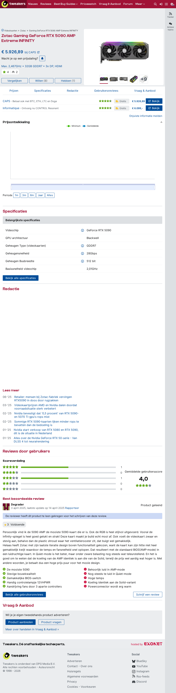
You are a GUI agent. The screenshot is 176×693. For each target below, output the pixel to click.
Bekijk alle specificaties (21, 278)
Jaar (40, 195)
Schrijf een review (147, 594)
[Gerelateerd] (2, 30)
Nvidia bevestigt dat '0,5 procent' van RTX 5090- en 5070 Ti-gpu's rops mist (46, 415)
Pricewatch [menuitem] (88, 3)
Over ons (86, 666)
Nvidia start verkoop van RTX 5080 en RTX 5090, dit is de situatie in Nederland (46, 431)
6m (32, 195)
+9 (144, 79)
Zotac (23, 30)
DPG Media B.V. (45, 663)
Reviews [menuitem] (45, 3)
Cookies (72, 686)
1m (16, 195)
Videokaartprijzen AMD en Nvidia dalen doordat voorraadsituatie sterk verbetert (45, 406)
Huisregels (74, 671)
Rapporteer (72, 508)
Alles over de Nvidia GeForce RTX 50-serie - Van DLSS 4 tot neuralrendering (45, 439)
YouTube (142, 666)
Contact (72, 666)
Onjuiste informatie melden (145, 115)
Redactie (72, 90)
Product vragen (51, 622)
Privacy (72, 681)
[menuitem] (155, 4)
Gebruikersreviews (106, 90)
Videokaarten (10, 30)
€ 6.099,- (137, 108)
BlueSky (141, 661)
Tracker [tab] (170, 17)
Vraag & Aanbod (145, 90)
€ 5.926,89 (138, 101)
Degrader (17, 504)
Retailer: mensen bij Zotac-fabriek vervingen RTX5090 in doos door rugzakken (43, 398)
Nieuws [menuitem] (33, 3)
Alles (50, 195)
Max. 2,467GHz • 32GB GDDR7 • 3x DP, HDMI (31, 66)
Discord (141, 681)
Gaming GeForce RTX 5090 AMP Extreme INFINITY (53, 30)
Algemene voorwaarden (82, 676)
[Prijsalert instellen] (42, 58)
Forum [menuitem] (128, 3)
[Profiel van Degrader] (6, 506)
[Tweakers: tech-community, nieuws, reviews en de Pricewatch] (13, 4)
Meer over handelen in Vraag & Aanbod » (32, 629)
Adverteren (74, 661)
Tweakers (9, 663)
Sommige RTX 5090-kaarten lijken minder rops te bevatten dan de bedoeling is (46, 423)
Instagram (142, 671)
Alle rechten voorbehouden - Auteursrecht (29, 667)
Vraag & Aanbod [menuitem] (110, 3)
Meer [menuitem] (138, 3)
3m (24, 195)
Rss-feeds (142, 676)
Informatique (11, 108)
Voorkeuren (88, 686)
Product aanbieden (20, 622)
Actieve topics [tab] (170, 28)
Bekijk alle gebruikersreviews (24, 594)
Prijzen (13, 90)
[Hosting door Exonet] (146, 644)
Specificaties (42, 90)
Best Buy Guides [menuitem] (64, 3)
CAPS (6, 101)
